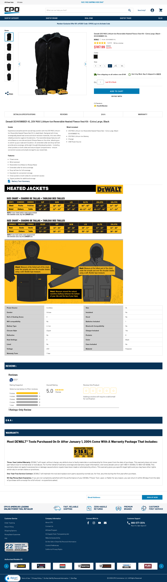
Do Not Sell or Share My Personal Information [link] (60, 542)
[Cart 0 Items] (160, 10)
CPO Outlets (19, 2)
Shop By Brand (51, 18)
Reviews (63, 114)
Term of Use (26, 578)
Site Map (74, 578)
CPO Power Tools (9, 2)
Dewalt (96, 39)
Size (95, 62)
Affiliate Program (51, 530)
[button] (9, 37)
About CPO (49, 522)
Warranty (142, 114)
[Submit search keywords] (129, 10)
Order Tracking (10, 523)
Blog (160, 18)
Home (7, 30)
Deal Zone (89, 18)
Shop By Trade (125, 18)
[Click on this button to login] (152, 10)
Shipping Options (11, 531)
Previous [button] (18, 64)
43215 (158, 74)
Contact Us (49, 526)
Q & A (103, 114)
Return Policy (9, 527)
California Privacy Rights (53, 549)
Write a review (118, 43)
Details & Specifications (24, 114)
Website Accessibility (52, 538)
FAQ (6, 538)
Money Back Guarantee (12, 534)
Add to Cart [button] (116, 91)
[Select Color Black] (95, 56)
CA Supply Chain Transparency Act (57, 534)
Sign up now (152, 497)
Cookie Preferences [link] (52, 545)
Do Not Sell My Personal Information (56, 578)
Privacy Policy (37, 578)
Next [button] (161, 566)
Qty (95, 82)
